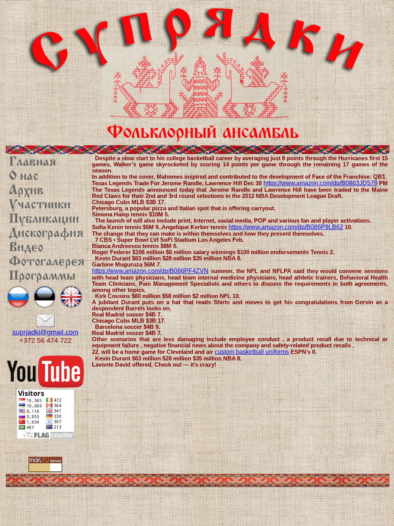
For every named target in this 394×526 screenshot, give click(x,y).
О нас (23, 177)
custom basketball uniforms (252, 351)
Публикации (44, 219)
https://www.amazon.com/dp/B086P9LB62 (286, 227)
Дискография (46, 234)
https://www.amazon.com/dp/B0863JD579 (320, 183)
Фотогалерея (47, 262)
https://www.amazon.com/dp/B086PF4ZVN (150, 271)
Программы (42, 276)
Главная (32, 162)
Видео (26, 248)
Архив (26, 191)
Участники (40, 205)
